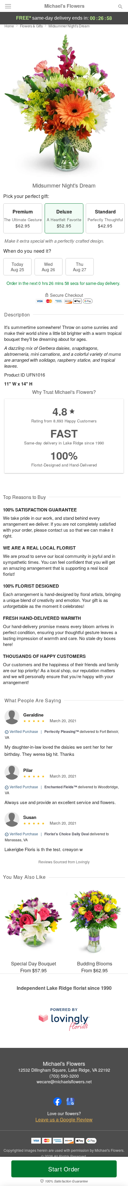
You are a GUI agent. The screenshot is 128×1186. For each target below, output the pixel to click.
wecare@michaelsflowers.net (64, 1081)
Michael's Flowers (64, 6)
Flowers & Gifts (31, 25)
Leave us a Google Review (64, 1119)
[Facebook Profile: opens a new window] (57, 1101)
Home (9, 25)
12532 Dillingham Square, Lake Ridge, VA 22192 (64, 1070)
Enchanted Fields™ (60, 786)
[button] (115, 1172)
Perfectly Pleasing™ (61, 731)
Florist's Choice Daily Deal (66, 834)
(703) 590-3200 (64, 1076)
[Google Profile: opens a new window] (70, 1101)
